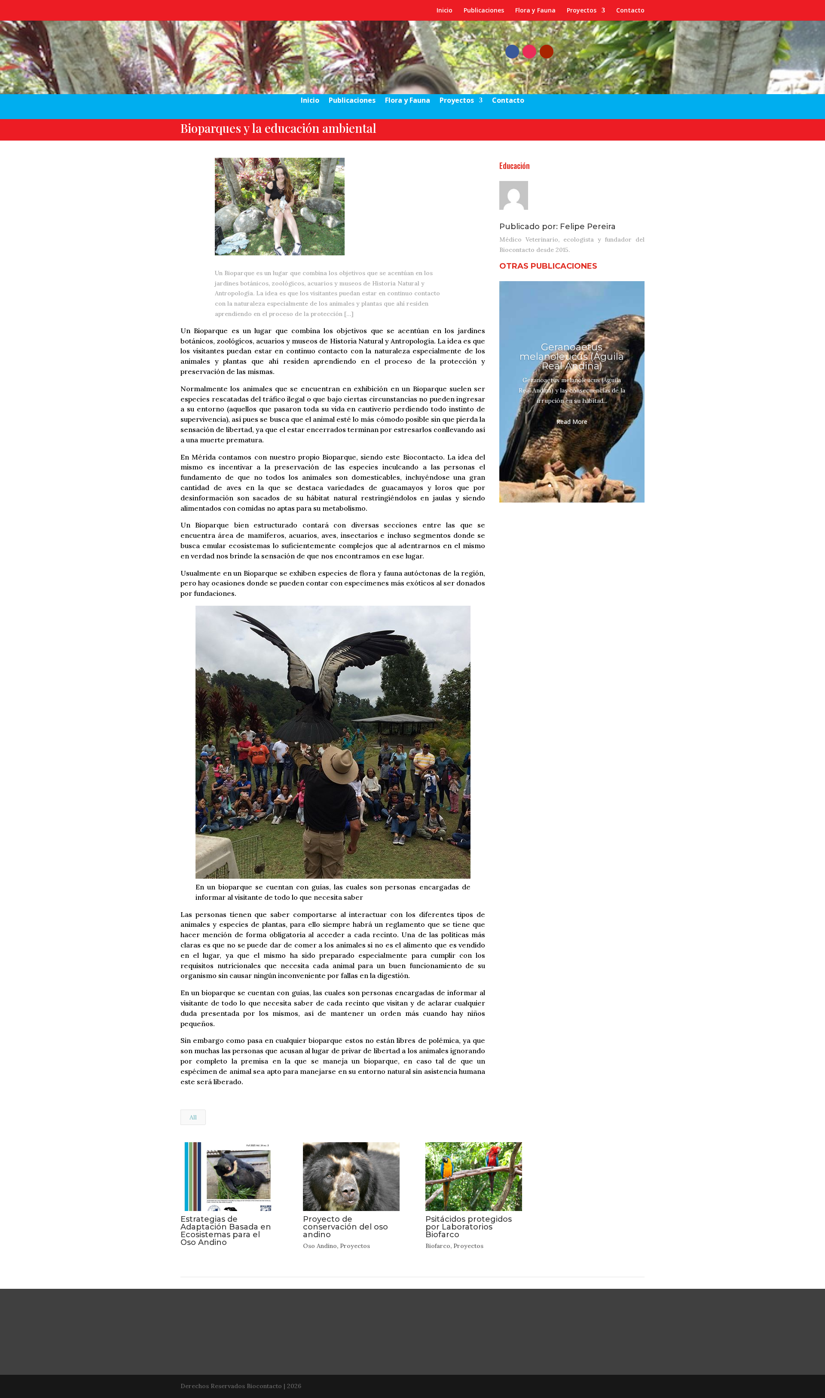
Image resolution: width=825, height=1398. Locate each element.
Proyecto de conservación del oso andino (345, 1226)
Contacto (630, 10)
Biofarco (437, 1246)
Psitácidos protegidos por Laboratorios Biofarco (468, 1226)
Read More (571, 421)
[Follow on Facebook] (512, 51)
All (193, 1117)
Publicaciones (484, 10)
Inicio (444, 10)
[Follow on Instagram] (529, 51)
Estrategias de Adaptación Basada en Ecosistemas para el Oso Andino (225, 1230)
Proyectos (581, 10)
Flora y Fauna (535, 10)
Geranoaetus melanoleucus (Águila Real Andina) (571, 356)
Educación (514, 165)
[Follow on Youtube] (546, 51)
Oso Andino (320, 1246)
